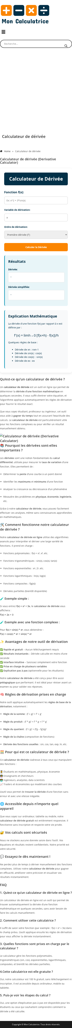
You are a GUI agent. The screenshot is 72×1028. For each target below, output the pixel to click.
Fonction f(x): (14, 192)
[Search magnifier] (66, 46)
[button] (36, 31)
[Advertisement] (36, 90)
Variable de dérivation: (17, 209)
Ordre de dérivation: (16, 226)
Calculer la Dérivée (36, 247)
